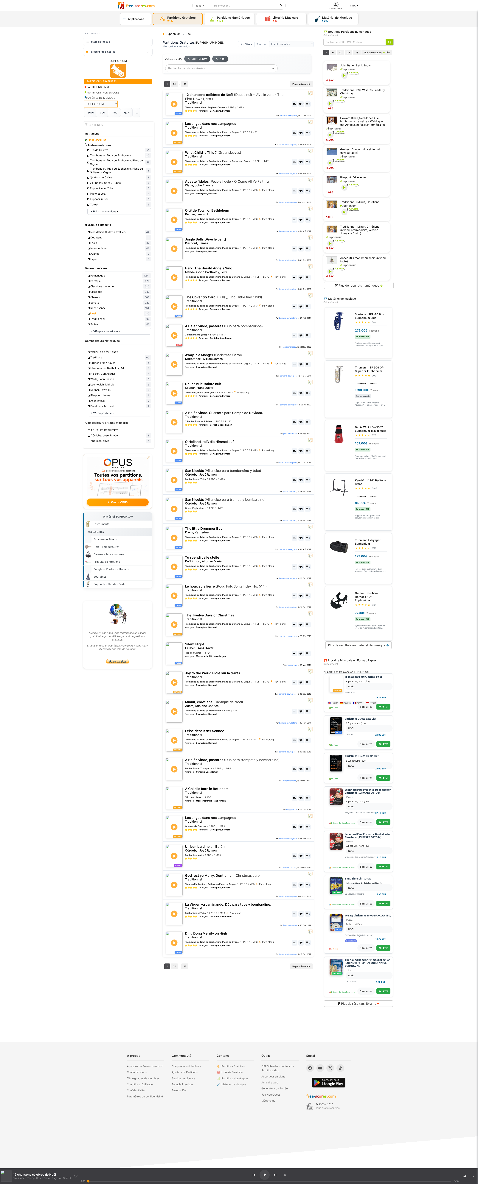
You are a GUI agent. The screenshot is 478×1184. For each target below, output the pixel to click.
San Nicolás (223, 472)
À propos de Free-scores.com (145, 1066)
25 (348, 52)
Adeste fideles (228, 183)
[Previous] (254, 1175)
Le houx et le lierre (226, 588)
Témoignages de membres (143, 1078)
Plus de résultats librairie (359, 1004)
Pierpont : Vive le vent (354, 177)
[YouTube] (320, 1068)
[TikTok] (340, 1068)
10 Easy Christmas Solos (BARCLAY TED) (368, 915)
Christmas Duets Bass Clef (360, 718)
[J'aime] (76, 1176)
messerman (291, 665)
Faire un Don (179, 1090)
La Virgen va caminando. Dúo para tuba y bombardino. (228, 906)
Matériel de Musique (233, 1084)
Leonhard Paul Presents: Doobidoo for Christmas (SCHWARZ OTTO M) (368, 791)
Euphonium (348, 69)
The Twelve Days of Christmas (209, 617)
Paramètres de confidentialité (145, 1096)
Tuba (348, 970)
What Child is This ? (213, 154)
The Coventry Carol (223, 299)
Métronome (268, 1100)
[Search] (273, 68)
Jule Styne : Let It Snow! (355, 65)
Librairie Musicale (232, 1072)
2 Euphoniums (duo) (356, 723)
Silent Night (199, 646)
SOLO (91, 112)
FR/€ (353, 5)
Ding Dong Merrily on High (206, 935)
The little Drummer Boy (203, 530)
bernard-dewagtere (288, 115)
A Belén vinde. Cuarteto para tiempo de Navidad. (224, 414)
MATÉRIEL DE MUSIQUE (100, 97)
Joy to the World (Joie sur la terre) (212, 675)
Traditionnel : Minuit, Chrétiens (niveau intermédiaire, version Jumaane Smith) (359, 230)
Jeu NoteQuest (270, 1094)
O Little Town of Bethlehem (207, 212)
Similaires (366, 706)
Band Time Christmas (358, 878)
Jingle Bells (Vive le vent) (205, 241)
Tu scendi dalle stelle (203, 559)
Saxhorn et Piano (354, 924)
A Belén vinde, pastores (224, 328)
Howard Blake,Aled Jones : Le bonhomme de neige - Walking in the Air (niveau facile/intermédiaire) (362, 121)
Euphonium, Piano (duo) (358, 681)
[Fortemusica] (309, 1106)
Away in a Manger (213, 357)
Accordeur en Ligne (273, 1076)
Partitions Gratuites (233, 1066)
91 (185, 84)
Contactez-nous (137, 1072)
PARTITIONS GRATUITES (101, 81)
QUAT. (127, 112)
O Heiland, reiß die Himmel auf (209, 443)
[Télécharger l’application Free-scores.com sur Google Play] (328, 1083)
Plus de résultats (377, 52)
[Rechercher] (281, 5)
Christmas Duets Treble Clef (361, 756)
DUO (102, 112)
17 (340, 52)
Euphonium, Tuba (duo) (358, 801)
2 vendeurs (351, 941)
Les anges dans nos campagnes (210, 125)
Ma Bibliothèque (100, 41)
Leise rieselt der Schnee (204, 733)
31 (174, 84)
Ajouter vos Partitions (185, 1072)
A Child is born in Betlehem (207, 790)
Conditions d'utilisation (140, 1084)
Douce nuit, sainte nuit (203, 386)
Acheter (383, 706)
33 (356, 52)
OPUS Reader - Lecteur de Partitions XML (277, 1068)
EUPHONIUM (96, 140)
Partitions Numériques (234, 1078)
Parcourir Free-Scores (102, 51)
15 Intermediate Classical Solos (363, 676)
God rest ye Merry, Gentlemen (223, 877)
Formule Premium (182, 1084)
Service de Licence (183, 1078)
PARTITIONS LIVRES (98, 86)
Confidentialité (136, 1090)
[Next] (275, 1175)
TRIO (114, 112)
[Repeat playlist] (285, 1174)
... (137, 112)
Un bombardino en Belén (205, 848)
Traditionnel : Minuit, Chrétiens (359, 202)
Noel (222, 58)
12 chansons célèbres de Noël (234, 98)
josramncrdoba (289, 347)
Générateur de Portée (274, 1088)
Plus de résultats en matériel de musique (358, 645)
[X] (330, 1068)
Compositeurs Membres (186, 1066)
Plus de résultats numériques (360, 285)
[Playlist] (473, 1176)
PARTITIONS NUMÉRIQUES (102, 92)
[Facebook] (310, 1068)
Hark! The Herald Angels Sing (208, 270)
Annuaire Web (269, 1082)
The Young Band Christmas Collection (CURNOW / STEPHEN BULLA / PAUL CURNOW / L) (367, 963)
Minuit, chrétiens (214, 704)
